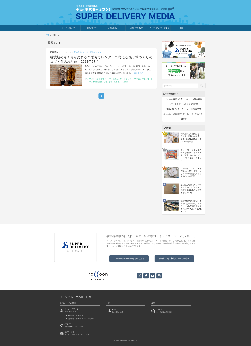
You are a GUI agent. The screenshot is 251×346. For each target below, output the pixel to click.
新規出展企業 (179, 114)
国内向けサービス (75, 315)
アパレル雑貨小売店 (97, 79)
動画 (181, 28)
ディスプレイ (125, 79)
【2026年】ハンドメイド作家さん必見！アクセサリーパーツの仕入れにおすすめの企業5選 (191, 172)
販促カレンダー (96, 52)
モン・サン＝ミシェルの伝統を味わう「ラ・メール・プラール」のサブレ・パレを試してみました (191, 155)
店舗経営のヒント (114, 28)
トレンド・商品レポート (69, 28)
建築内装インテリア (174, 109)
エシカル (167, 114)
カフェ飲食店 (113, 79)
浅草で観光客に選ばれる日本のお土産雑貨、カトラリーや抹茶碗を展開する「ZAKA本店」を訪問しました (192, 206)
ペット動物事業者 (193, 109)
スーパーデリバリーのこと (159, 28)
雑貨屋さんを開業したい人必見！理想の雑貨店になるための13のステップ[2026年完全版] (191, 138)
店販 (105, 82)
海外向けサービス (82, 318)
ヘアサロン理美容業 (140, 79)
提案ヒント (118, 82)
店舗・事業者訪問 (136, 28)
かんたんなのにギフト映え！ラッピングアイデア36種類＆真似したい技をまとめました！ (191, 189)
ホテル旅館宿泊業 (190, 104)
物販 (126, 82)
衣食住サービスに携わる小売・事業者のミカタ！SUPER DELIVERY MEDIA (125, 12)
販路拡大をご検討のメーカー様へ (174, 258)
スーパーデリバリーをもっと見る (129, 258)
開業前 (184, 119)
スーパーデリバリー (195, 114)
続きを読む (139, 73)
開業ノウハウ (92, 28)
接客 (110, 82)
